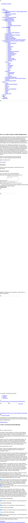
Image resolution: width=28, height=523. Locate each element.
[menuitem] (15, 9)
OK (1, 422)
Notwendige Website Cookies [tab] (6, 446)
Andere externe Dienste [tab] (5, 486)
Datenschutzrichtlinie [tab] (4, 515)
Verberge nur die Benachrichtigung (18, 522)
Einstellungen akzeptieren (5, 522)
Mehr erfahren (4, 422)
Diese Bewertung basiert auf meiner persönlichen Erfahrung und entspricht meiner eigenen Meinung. (14, 185)
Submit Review (3, 187)
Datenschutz (2, 521)
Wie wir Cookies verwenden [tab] (6, 430)
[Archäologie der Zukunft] (5, 3)
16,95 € (4, 162)
